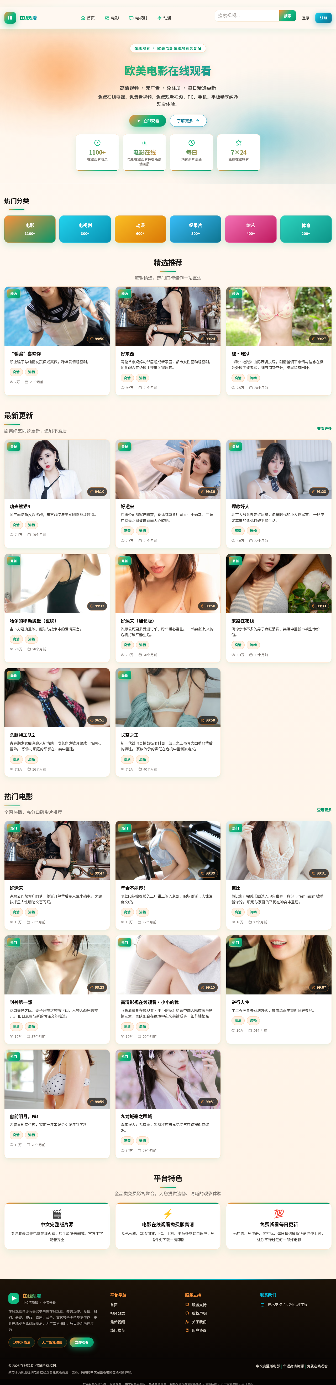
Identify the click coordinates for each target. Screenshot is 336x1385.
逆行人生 (240, 1002)
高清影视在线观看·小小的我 (150, 1002)
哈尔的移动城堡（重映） (34, 620)
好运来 (127, 506)
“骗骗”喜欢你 (25, 353)
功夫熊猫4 (20, 506)
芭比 (236, 887)
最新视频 (117, 1321)
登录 (305, 17)
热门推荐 (117, 1330)
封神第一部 (21, 1002)
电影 (115, 17)
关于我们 (199, 1321)
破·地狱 (240, 353)
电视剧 (141, 17)
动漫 (167, 17)
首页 (91, 17)
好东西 (127, 353)
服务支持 (199, 1304)
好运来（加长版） (138, 620)
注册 (323, 17)
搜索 (288, 15)
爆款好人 (240, 506)
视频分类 (117, 1313)
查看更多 (324, 428)
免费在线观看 (317, 1365)
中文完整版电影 (268, 1365)
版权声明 (199, 1313)
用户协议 (199, 1330)
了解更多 (185, 120)
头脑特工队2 (22, 734)
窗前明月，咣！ (25, 1116)
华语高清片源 (293, 1365)
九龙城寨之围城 (136, 1116)
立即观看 (151, 120)
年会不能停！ (134, 887)
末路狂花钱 (243, 620)
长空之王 (130, 734)
